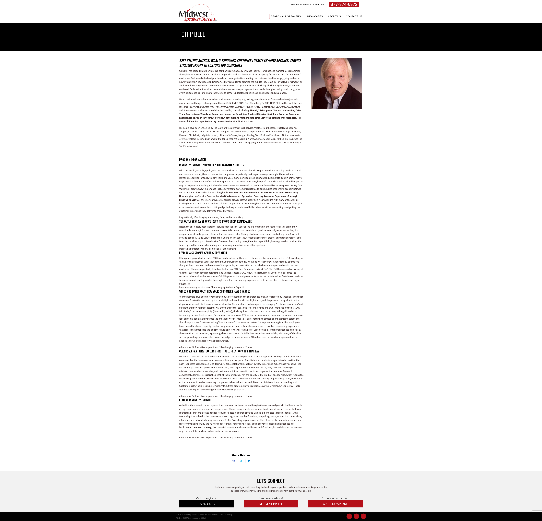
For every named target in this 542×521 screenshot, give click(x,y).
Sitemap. (229, 514)
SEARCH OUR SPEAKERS (335, 504)
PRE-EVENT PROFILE (270, 504)
